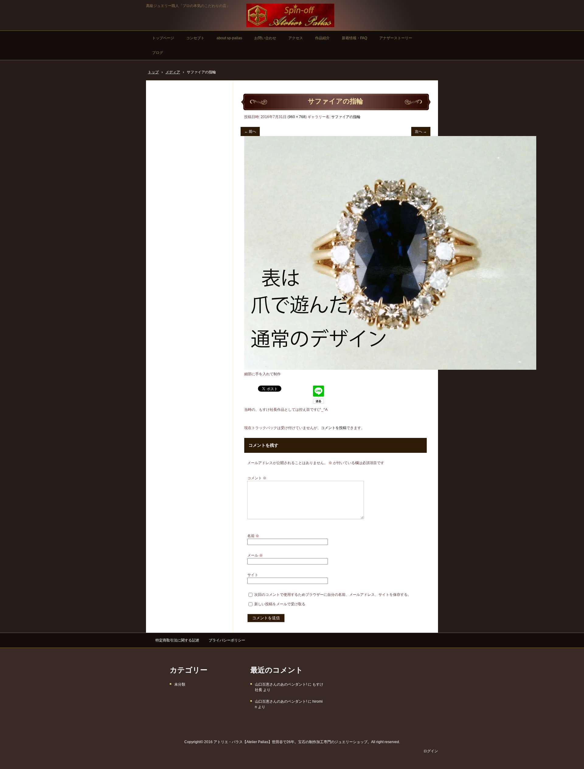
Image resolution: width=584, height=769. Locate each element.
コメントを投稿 (333, 428)
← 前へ (250, 131)
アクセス (295, 38)
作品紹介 (322, 38)
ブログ (157, 53)
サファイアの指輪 (345, 117)
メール (255, 555)
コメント (256, 478)
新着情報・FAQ (354, 38)
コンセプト (195, 38)
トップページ (163, 38)
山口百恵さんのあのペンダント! (281, 684)
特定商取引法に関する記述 (177, 640)
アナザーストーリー (395, 38)
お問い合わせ (265, 38)
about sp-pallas (229, 38)
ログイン (430, 751)
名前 (253, 536)
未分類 (179, 684)
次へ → (421, 131)
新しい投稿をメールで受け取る (279, 604)
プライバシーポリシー (227, 640)
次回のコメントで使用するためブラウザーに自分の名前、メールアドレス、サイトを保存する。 (332, 594)
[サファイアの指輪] (390, 368)
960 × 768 (297, 117)
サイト (252, 575)
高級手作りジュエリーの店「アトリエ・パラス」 (290, 15)
